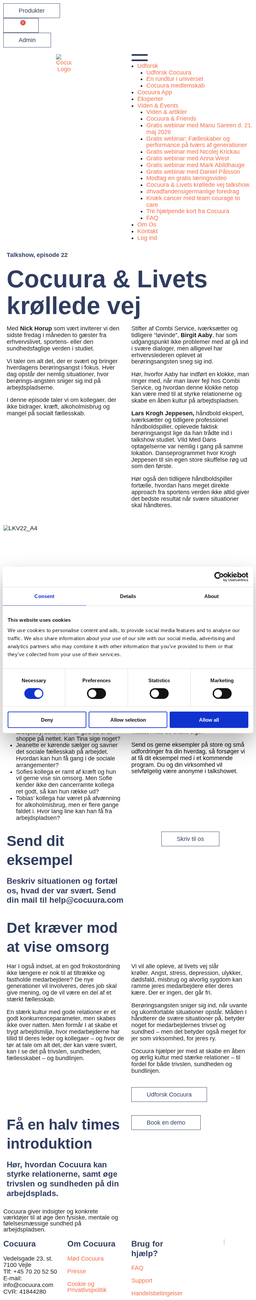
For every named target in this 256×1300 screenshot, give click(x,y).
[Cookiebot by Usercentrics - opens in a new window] (219, 577)
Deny (47, 720)
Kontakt (147, 231)
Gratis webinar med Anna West (187, 158)
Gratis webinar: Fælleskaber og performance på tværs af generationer (196, 142)
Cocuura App (154, 92)
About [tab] (211, 596)
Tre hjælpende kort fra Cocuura (187, 211)
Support (141, 1280)
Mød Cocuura (85, 1258)
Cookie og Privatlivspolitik (87, 1287)
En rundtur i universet (174, 79)
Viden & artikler (166, 112)
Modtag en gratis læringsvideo (186, 178)
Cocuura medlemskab (175, 85)
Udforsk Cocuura (168, 72)
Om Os (146, 224)
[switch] (96, 693)
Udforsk (147, 65)
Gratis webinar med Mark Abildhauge (195, 165)
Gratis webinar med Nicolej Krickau (193, 151)
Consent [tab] (44, 596)
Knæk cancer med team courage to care (193, 201)
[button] (192, 58)
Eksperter (150, 99)
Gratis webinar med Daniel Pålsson (193, 171)
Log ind (147, 238)
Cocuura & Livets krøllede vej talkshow (197, 184)
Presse (76, 1271)
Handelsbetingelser (157, 1293)
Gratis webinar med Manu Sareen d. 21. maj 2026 (199, 128)
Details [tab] (128, 596)
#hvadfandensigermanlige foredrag (192, 191)
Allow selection (128, 720)
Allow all (209, 720)
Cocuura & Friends (171, 118)
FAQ (152, 217)
